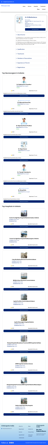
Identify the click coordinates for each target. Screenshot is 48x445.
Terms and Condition (30, 435)
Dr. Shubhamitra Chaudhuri (24, 84)
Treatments (43, 6)
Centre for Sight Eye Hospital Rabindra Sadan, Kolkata (24, 217)
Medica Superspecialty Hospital (24, 405)
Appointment (21, 434)
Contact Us (30, 429)
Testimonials (21, 437)
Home (24, 6)
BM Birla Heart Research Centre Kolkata (24, 280)
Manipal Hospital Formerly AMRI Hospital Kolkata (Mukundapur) (24, 384)
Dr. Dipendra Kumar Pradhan (24, 125)
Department (21, 429)
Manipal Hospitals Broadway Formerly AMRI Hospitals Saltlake (24, 343)
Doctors (29, 6)
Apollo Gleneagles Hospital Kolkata (24, 322)
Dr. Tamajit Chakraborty (24, 172)
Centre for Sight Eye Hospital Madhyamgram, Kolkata (24, 238)
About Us (21, 426)
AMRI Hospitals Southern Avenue (24, 363)
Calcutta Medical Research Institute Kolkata (24, 259)
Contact (44, 9)
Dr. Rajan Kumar (22, 149)
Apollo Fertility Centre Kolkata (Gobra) (24, 301)
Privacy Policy (31, 432)
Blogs (38, 9)
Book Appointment (35, 29)
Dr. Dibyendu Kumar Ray (24, 102)
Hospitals (36, 6)
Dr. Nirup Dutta (22, 190)
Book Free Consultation (24, 95)
